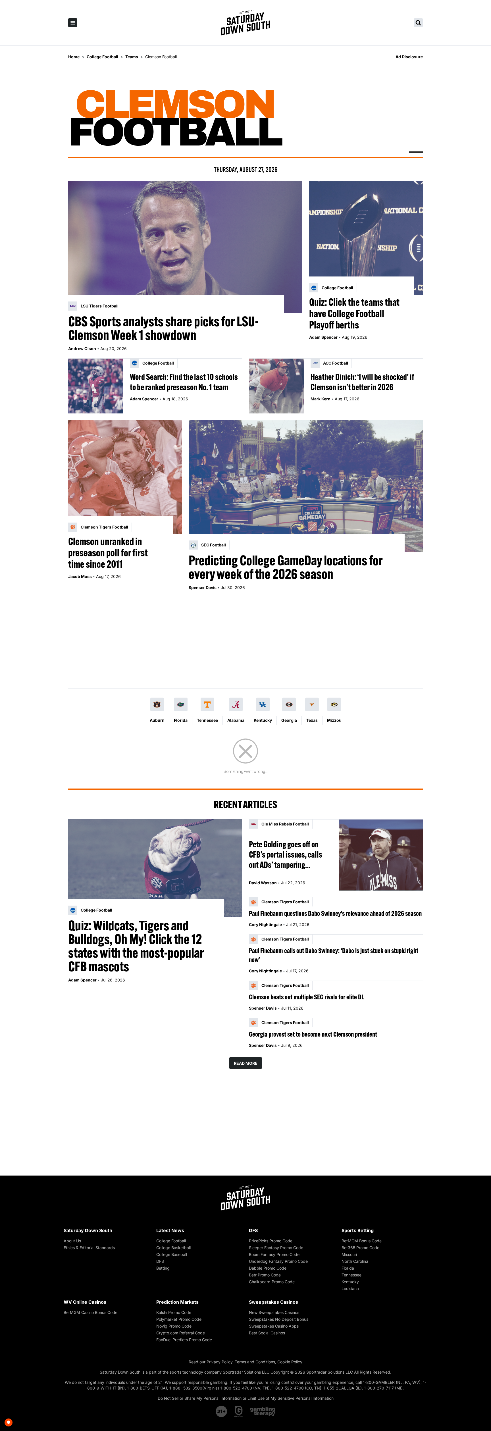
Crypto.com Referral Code (180, 1332)
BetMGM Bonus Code (362, 1240)
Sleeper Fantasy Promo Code (276, 1247)
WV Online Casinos (85, 1302)
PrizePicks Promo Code (270, 1240)
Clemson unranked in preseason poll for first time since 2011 (108, 553)
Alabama (235, 720)
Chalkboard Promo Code (272, 1281)
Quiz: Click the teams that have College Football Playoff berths (354, 313)
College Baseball (171, 1254)
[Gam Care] (238, 1411)
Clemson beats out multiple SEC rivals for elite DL (306, 997)
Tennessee (207, 720)
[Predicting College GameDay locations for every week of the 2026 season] (306, 486)
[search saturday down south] (418, 22)
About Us (72, 1240)
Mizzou (334, 720)
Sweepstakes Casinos (273, 1302)
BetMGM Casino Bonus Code (90, 1312)
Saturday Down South (88, 1230)
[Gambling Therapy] (262, 1411)
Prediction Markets (177, 1302)
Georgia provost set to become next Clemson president (313, 1034)
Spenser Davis (203, 587)
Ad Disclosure (409, 56)
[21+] (222, 1411)
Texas (312, 720)
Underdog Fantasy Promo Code (278, 1261)
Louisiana (350, 1288)
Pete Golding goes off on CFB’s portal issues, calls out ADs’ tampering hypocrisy (285, 854)
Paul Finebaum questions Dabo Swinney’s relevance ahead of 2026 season (335, 913)
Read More (245, 1063)
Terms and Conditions (255, 1361)
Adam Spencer (323, 337)
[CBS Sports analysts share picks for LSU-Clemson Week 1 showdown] (185, 247)
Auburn (157, 720)
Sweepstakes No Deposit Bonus (278, 1319)
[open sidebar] (72, 22)
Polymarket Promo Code (178, 1319)
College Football (171, 1240)
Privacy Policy (219, 1361)
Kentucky (263, 720)
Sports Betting (358, 1230)
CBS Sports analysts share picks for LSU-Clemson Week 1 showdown (163, 328)
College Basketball (173, 1247)
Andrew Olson (82, 348)
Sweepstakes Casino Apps (274, 1326)
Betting (163, 1268)
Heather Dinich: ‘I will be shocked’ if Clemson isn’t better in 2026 (362, 382)
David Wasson (263, 882)
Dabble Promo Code (267, 1268)
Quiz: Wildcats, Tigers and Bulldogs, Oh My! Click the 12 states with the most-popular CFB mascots (136, 946)
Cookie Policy (289, 1361)
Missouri (349, 1254)
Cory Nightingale (265, 924)
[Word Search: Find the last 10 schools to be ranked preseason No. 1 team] (95, 386)
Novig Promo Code (174, 1326)
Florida (181, 720)
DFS (160, 1261)
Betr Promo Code (265, 1274)
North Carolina (355, 1261)
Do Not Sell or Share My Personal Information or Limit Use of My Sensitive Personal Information (246, 1398)
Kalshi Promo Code (173, 1312)
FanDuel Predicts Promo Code (184, 1339)
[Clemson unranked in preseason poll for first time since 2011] (125, 477)
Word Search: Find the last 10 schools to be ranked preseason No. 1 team (184, 382)
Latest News (170, 1230)
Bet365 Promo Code (360, 1247)
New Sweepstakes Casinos (274, 1312)
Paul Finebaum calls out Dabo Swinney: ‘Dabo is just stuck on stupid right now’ (333, 955)
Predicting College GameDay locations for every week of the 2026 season (285, 567)
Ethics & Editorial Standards (89, 1247)
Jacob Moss (80, 576)
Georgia (289, 720)
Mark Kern (320, 398)
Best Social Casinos (267, 1332)
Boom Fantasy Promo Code (274, 1254)
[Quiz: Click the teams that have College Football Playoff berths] (366, 238)
